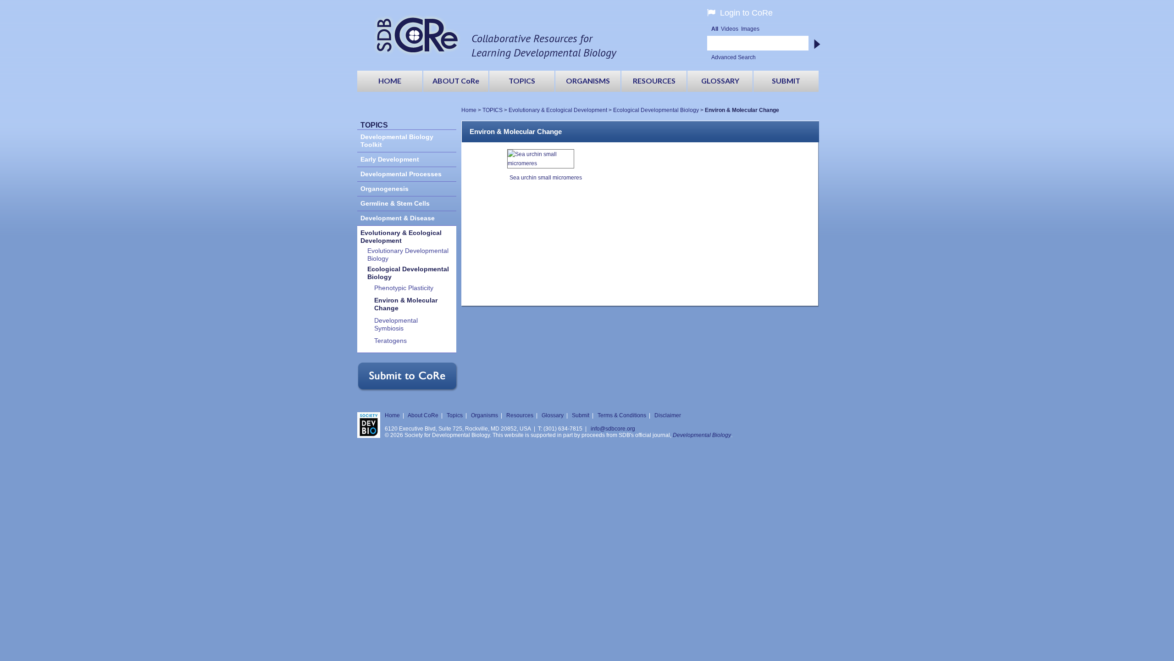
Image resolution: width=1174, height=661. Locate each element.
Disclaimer (667, 415)
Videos (729, 29)
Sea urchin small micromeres (545, 177)
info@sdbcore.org (613, 429)
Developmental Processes (401, 174)
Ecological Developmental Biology (656, 110)
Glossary (553, 415)
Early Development (389, 159)
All (714, 29)
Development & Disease (397, 218)
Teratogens (390, 340)
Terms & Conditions (622, 415)
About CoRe (423, 415)
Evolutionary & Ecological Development (558, 110)
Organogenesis (384, 188)
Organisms (484, 415)
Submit (580, 415)
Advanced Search (733, 57)
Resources (519, 415)
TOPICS (492, 110)
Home (468, 110)
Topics (455, 415)
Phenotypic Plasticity (403, 288)
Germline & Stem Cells (395, 203)
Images (750, 29)
